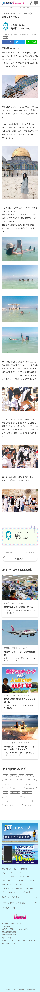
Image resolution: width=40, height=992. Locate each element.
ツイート (21, 42)
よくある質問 (19, 880)
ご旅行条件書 (25, 892)
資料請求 (19, 884)
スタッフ (19, 873)
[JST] (20, 832)
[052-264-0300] (31, 3)
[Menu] (36, 2)
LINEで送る (33, 42)
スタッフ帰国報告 (8, 876)
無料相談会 (30, 888)
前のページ (10, 552)
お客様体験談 (24, 876)
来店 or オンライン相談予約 (12, 888)
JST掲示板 (6, 880)
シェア (9, 42)
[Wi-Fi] (20, 854)
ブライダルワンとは (9, 869)
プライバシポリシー (9, 892)
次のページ (30, 552)
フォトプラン (7, 873)
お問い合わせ (7, 884)
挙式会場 (24, 869)
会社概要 (31, 880)
